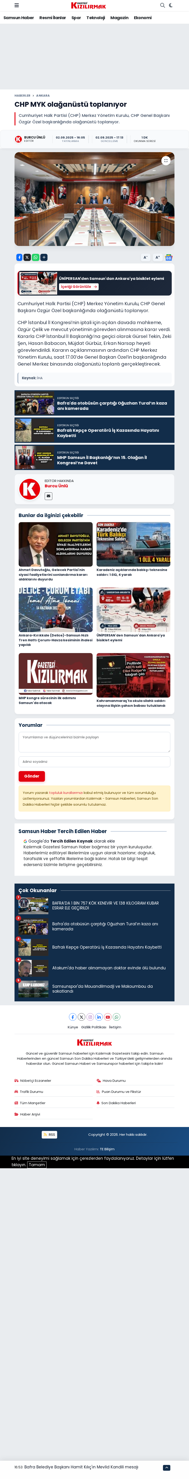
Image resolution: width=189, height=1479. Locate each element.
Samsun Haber (18, 18)
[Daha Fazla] (43, 257)
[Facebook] (73, 1017)
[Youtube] (108, 1017)
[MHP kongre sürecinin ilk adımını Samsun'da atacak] (56, 673)
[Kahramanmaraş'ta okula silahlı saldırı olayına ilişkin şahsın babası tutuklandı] (134, 675)
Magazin (119, 18)
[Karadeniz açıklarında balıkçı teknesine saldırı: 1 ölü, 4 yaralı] (134, 544)
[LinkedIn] (99, 1017)
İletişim (115, 1027)
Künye (73, 1027)
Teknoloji (95, 18)
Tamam (37, 1165)
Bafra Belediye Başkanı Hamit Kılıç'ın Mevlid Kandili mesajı (81, 1467)
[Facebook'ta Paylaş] (19, 257)
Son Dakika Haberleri (118, 1102)
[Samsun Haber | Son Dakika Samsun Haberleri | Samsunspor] (88, 5)
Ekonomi (143, 18)
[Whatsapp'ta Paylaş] (35, 257)
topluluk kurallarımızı (66, 792)
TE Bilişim (107, 1149)
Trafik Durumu (31, 1091)
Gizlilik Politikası (93, 1027)
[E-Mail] (48, 496)
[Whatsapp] (116, 1017)
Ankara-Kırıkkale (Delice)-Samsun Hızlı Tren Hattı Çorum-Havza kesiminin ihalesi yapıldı (55, 640)
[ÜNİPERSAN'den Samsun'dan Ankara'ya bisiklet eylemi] (134, 609)
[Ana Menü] (17, 5)
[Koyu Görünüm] (170, 6)
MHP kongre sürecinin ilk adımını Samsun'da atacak (47, 700)
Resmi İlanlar (52, 18)
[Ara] (162, 6)
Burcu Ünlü (56, 486)
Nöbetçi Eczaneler (35, 1080)
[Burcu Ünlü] (30, 489)
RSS (51, 1134)
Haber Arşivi (30, 1114)
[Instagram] (90, 1017)
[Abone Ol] (169, 257)
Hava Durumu (114, 1080)
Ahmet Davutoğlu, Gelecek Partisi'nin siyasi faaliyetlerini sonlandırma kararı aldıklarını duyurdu (53, 575)
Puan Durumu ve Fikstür (121, 1091)
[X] (81, 1017)
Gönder (31, 776)
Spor (76, 18)
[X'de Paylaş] (27, 257)
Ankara (43, 95)
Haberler (23, 95)
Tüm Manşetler (32, 1102)
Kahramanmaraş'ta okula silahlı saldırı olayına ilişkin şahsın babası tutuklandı (131, 703)
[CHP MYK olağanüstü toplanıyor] (95, 199)
